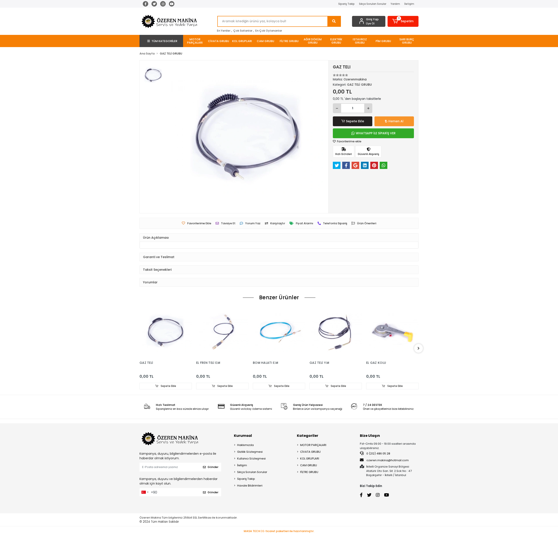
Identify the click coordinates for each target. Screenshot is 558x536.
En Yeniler (223, 31)
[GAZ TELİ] (166, 332)
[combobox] (145, 492)
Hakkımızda (245, 445)
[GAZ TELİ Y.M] (336, 332)
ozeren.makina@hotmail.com (387, 460)
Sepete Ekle (355, 121)
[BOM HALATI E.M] (279, 332)
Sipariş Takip (346, 4)
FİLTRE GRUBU (309, 472)
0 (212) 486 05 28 (378, 453)
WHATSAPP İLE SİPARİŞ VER (376, 133)
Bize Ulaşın (370, 435)
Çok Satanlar (242, 31)
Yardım (395, 4)
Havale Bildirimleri (249, 485)
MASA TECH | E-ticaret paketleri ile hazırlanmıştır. (279, 531)
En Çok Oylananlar (268, 31)
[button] (403, 21)
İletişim (409, 4)
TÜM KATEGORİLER (164, 41)
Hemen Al (395, 121)
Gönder (213, 467)
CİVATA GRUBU (310, 452)
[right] (418, 348)
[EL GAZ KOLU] (392, 332)
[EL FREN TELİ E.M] (222, 332)
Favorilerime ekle (348, 141)
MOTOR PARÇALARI (313, 445)
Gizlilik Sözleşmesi (250, 452)
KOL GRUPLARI (309, 458)
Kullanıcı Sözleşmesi (251, 458)
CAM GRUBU (308, 465)
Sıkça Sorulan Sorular (372, 4)
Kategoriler (307, 435)
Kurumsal (243, 435)
